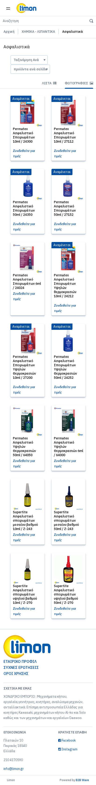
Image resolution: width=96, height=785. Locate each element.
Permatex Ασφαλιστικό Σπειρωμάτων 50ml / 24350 (24, 208)
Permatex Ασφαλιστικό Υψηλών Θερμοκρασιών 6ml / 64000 (68, 446)
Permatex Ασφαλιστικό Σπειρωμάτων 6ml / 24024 (27, 281)
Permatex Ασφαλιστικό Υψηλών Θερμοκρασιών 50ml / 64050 (24, 446)
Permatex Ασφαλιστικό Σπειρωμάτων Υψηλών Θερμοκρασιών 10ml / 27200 (24, 367)
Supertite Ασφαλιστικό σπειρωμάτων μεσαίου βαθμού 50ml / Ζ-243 (66, 520)
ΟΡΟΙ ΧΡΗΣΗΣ (15, 673)
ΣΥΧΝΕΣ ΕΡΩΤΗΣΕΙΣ (21, 667)
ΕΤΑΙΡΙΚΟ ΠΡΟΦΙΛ (20, 661)
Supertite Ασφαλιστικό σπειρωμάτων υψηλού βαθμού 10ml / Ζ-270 (25, 594)
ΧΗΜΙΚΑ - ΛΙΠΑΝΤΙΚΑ (38, 31)
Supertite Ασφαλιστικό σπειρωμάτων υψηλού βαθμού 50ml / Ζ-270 (66, 594)
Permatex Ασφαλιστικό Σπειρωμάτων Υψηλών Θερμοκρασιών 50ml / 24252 (65, 367)
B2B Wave (82, 780)
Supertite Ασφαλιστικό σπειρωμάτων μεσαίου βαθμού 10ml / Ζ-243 (25, 520)
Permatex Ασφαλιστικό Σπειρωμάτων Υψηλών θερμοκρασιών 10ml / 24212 (65, 285)
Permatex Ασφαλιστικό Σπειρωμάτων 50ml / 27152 (65, 208)
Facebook (68, 740)
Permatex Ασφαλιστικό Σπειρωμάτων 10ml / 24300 (24, 135)
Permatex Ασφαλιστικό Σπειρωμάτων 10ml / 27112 (65, 135)
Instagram (69, 749)
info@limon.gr (13, 769)
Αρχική (8, 31)
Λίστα (47, 83)
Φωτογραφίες (77, 83)
